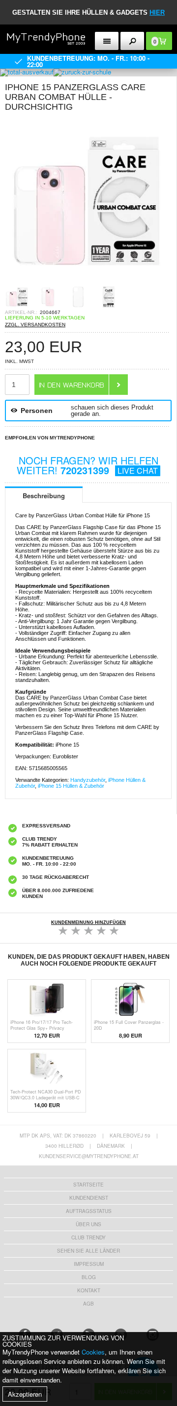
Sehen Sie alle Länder (88, 1250)
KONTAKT (88, 1290)
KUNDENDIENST (88, 1197)
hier (157, 12)
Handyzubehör (87, 780)
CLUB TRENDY (88, 1237)
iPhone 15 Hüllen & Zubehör (71, 786)
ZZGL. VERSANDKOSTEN (35, 324)
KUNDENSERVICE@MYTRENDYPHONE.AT (89, 1156)
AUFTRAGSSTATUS (89, 1211)
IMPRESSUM (89, 1264)
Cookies (93, 1352)
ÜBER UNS (88, 1224)
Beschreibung (44, 495)
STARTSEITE (88, 1184)
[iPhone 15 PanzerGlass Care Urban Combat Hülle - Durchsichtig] (88, 281)
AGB (88, 1303)
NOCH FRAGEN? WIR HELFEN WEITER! (87, 465)
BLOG (89, 1277)
